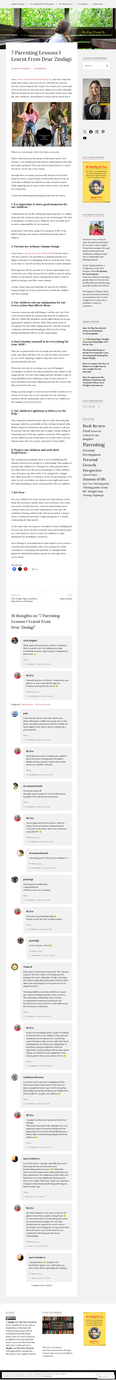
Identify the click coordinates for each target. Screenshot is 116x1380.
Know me (96, 431)
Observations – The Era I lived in (36, 704)
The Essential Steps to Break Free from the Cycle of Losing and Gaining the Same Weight (95, 354)
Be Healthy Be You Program (42, 4)
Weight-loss (95, 491)
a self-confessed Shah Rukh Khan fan (34, 79)
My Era (30, 675)
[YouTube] (85, 138)
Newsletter (83, 4)
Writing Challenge (93, 495)
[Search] (106, 65)
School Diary (90, 474)
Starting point (101, 483)
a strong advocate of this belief (38, 253)
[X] (85, 132)
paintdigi (28, 879)
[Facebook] (91, 132)
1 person (36, 692)
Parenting (41, 68)
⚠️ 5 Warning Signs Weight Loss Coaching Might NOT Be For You (96, 342)
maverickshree (31, 1158)
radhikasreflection (33, 1077)
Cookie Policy (48, 1376)
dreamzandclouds (32, 786)
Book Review (94, 425)
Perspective (92, 470)
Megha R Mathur (22, 68)
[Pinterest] (103, 132)
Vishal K (27, 967)
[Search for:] (96, 65)
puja (25, 713)
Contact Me (98, 4)
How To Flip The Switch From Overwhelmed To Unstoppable (94, 331)
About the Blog (18, 4)
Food (86, 431)
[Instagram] (97, 132)
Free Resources (65, 4)
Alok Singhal (30, 640)
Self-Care (88, 483)
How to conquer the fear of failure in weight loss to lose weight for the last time (96, 367)
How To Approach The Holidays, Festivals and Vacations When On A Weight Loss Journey (94, 381)
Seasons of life (94, 479)
